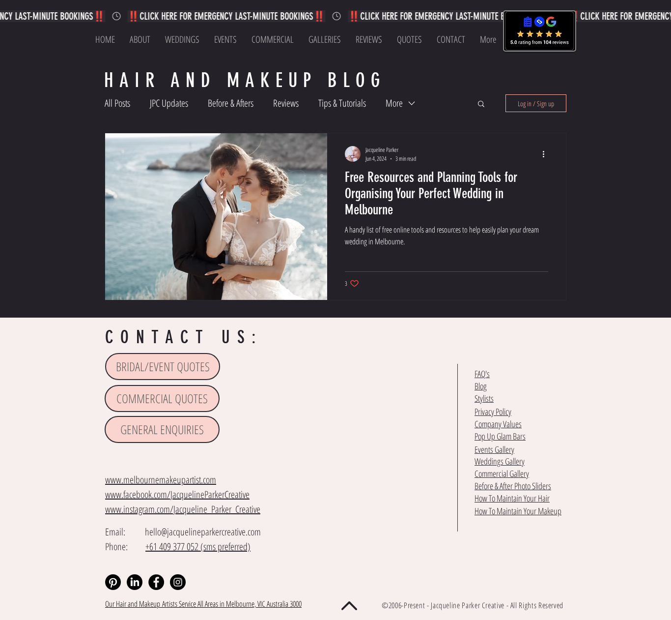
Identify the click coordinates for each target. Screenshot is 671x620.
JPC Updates (169, 103)
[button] (481, 104)
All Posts (117, 103)
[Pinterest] (113, 582)
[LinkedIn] (134, 582)
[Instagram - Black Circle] (178, 582)
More (394, 103)
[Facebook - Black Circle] (156, 582)
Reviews (286, 103)
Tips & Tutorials (342, 103)
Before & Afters (230, 103)
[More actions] (547, 154)
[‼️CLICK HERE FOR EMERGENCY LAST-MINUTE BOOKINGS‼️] (335, 16)
